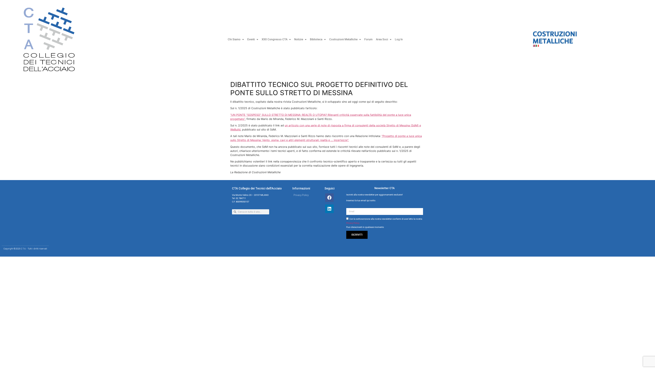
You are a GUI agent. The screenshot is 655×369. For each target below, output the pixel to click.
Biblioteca (316, 39)
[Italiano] (537, 45)
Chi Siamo (234, 39)
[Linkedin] (329, 208)
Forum (368, 39)
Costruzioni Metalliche (343, 39)
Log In (399, 39)
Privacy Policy (352, 223)
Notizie (298, 39)
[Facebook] (329, 197)
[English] (534, 45)
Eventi (251, 39)
